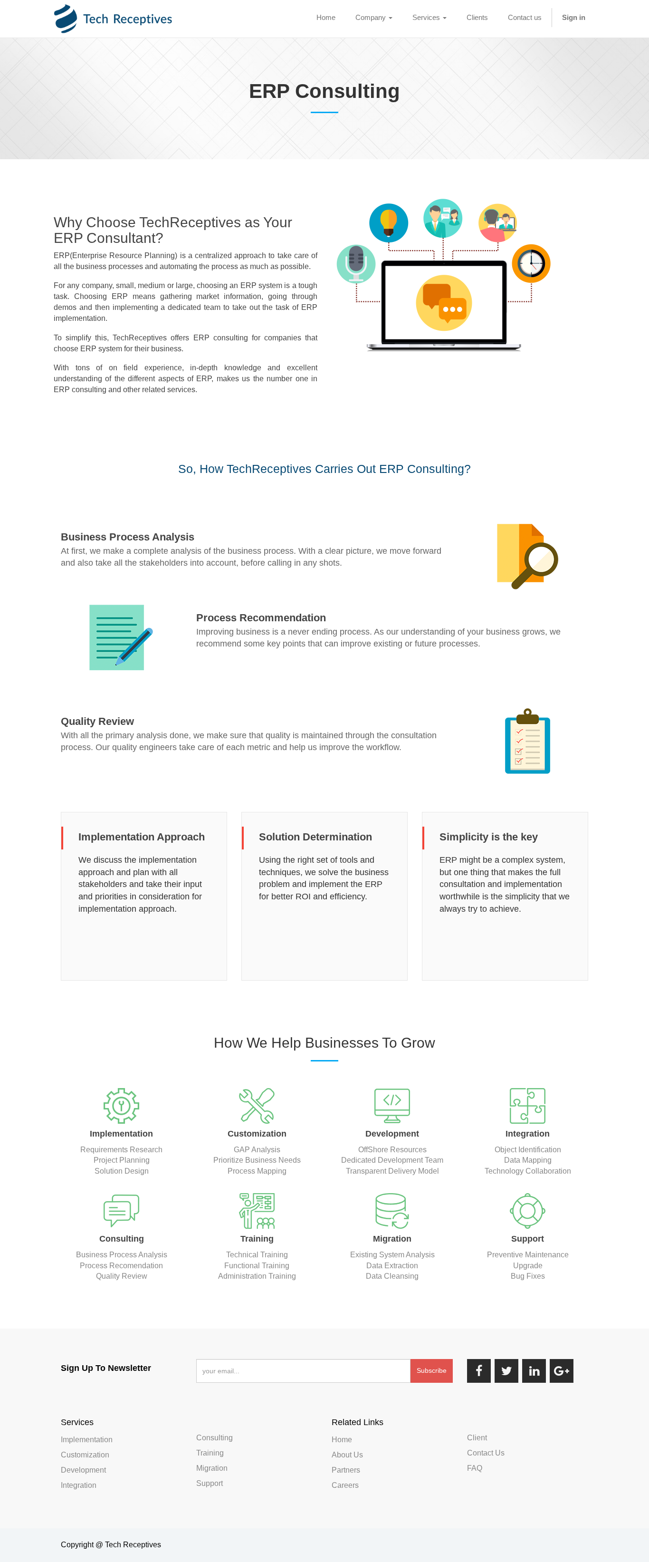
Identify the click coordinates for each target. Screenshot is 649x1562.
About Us (347, 1455)
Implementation (87, 1440)
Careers (345, 1485)
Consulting (214, 1438)
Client (477, 1438)
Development (83, 1470)
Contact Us (486, 1453)
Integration (78, 1485)
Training (210, 1453)
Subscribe (432, 1370)
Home (342, 1440)
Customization (85, 1455)
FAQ (474, 1468)
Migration (212, 1468)
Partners (346, 1470)
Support (209, 1483)
